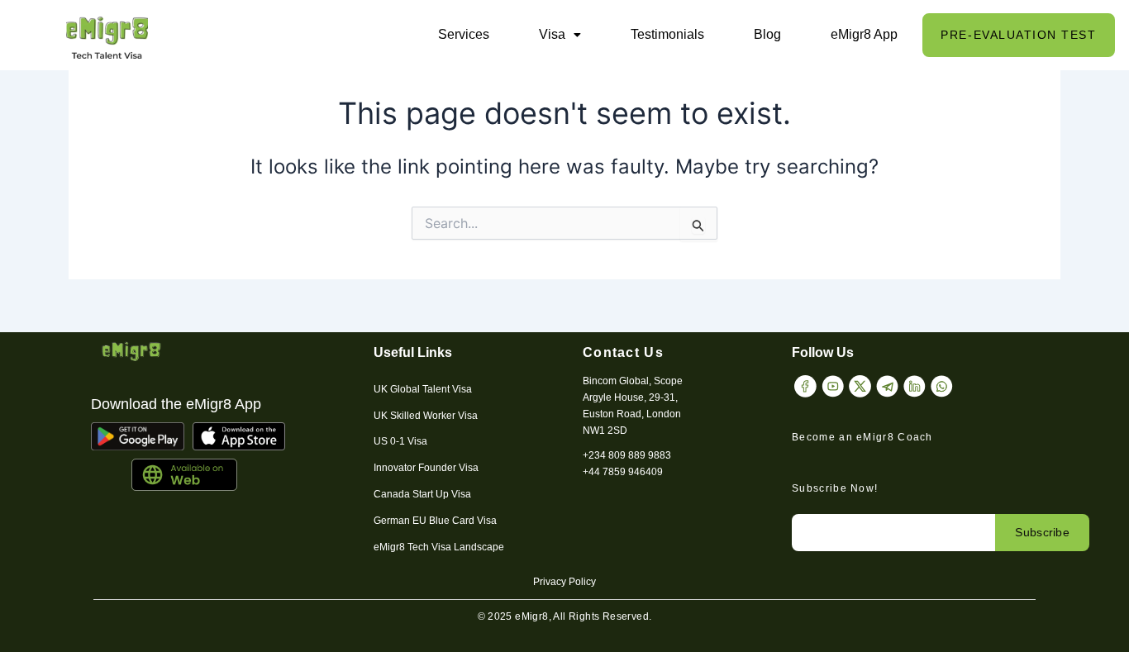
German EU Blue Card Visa (435, 520)
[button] (560, 34)
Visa (552, 34)
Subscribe (1042, 532)
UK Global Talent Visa (423, 389)
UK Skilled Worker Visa (426, 415)
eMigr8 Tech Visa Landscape (439, 547)
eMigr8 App (864, 34)
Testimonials (667, 34)
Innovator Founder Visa (426, 468)
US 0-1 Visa (400, 441)
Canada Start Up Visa (422, 494)
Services (463, 34)
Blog (767, 34)
